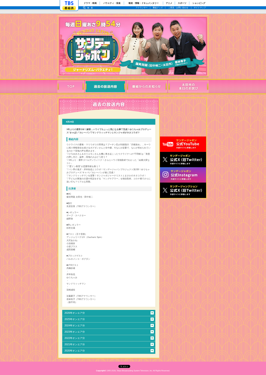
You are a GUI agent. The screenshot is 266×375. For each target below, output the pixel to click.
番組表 (69, 8)
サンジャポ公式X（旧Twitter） (183, 159)
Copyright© (101, 371)
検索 (90, 8)
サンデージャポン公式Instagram (183, 175)
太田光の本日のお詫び (188, 86)
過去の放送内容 (105, 86)
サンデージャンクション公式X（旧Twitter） (183, 190)
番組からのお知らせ (147, 86)
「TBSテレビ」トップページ (69, 3)
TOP (71, 86)
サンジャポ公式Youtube (183, 144)
